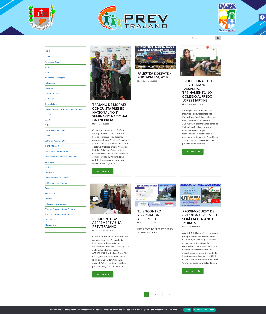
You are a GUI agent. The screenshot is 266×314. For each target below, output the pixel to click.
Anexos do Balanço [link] (53, 62)
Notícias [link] (48, 167)
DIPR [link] (47, 125)
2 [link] (150, 294)
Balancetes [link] (50, 83)
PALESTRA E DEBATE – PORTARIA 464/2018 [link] (154, 75)
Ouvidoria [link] (49, 198)
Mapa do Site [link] (50, 225)
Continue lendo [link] (103, 171)
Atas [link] (47, 72)
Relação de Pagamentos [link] (55, 204)
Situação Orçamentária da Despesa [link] (60, 209)
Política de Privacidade (204, 310)
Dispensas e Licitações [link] (55, 130)
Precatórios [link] (50, 193)
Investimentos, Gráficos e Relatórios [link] (61, 156)
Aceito (187, 310)
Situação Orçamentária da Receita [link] (59, 214)
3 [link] (155, 294)
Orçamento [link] (50, 172)
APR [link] (47, 67)
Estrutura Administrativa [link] (55, 141)
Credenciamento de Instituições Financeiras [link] (64, 109)
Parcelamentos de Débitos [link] (56, 177)
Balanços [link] (49, 88)
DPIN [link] (47, 135)
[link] (262, 17)
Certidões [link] (49, 99)
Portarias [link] (49, 188)
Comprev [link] (49, 114)
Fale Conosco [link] (51, 219)
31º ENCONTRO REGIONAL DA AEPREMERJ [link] (149, 215)
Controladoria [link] (51, 104)
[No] (262, 309)
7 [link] (164, 294)
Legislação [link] (49, 162)
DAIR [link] (47, 120)
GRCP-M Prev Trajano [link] (54, 146)
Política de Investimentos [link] (56, 183)
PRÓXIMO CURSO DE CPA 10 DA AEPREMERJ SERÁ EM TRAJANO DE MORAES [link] (199, 217)
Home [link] (47, 56)
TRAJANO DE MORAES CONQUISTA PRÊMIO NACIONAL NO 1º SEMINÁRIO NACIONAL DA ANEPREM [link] (110, 112)
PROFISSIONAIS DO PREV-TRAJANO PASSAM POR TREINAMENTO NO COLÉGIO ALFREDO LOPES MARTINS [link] (197, 90)
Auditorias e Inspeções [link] (55, 77)
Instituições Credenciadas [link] (56, 151)
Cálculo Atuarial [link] (52, 93)
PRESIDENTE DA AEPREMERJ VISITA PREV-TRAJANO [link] (107, 222)
